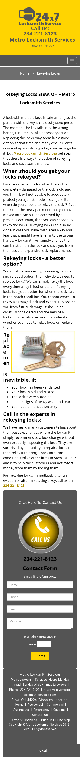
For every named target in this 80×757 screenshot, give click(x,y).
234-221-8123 (40, 33)
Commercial (55, 704)
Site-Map (63, 720)
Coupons (59, 709)
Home (24, 73)
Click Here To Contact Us (40, 502)
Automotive (21, 709)
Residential (35, 704)
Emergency (41, 709)
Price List (47, 720)
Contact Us (40, 715)
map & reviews (56, 684)
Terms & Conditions (23, 720)
